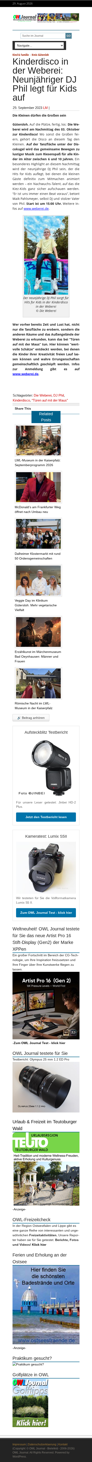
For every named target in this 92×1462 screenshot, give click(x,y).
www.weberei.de (36, 208)
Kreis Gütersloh (40, 55)
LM (45, 108)
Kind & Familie (21, 55)
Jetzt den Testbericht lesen (46, 817)
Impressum (19, 1444)
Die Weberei (43, 395)
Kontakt (62, 1444)
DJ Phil (58, 395)
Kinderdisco (21, 400)
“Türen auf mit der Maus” (50, 400)
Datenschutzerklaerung (42, 1444)
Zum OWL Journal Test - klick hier (46, 912)
